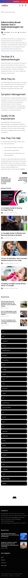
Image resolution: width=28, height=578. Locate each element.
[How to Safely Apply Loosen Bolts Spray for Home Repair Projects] (23, 314)
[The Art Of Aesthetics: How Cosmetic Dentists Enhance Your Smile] (14, 248)
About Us (3, 560)
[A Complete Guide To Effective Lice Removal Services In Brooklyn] (14, 223)
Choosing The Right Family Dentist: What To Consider (13, 285)
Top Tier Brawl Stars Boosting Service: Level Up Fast (22, 180)
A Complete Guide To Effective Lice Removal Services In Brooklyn (13, 234)
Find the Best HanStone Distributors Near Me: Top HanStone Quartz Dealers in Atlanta (8, 304)
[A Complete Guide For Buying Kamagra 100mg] (14, 198)
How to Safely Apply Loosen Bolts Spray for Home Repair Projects (9, 313)
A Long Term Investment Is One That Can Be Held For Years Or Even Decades (6, 181)
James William (7, 32)
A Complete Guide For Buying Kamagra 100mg (11, 209)
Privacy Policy (4, 565)
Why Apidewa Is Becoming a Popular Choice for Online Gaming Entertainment (10, 535)
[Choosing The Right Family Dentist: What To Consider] (14, 273)
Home (2, 557)
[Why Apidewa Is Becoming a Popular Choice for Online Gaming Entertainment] (23, 536)
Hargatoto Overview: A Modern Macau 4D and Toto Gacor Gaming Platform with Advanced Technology (9, 544)
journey (23, 169)
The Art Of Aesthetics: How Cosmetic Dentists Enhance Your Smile (14, 259)
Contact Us (3, 562)
